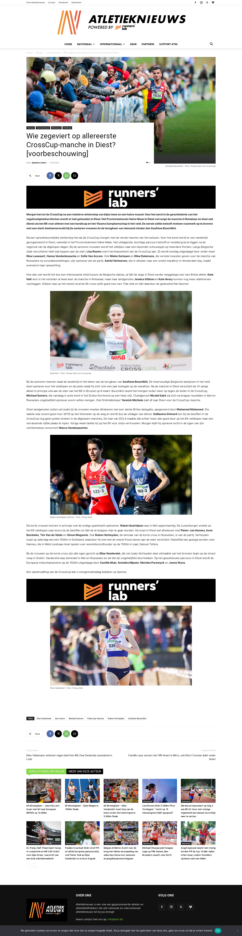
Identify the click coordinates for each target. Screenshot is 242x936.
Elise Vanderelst (44, 718)
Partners (148, 44)
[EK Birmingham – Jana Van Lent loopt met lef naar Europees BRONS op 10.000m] (43, 791)
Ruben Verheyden (116, 718)
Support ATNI (168, 44)
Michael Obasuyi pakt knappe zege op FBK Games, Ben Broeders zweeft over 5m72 (157, 851)
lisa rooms (60, 718)
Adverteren (76, 2)
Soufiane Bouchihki (137, 718)
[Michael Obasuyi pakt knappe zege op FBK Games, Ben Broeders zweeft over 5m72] (159, 833)
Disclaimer (63, 2)
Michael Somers (76, 718)
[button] (211, 44)
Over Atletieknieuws (35, 2)
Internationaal (53, 52)
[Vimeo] (213, 2)
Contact (51, 2)
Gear (133, 44)
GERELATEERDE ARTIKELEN (46, 771)
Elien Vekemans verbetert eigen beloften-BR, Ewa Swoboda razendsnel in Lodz (69, 757)
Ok (218, 930)
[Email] (74, 175)
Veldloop (67, 127)
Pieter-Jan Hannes (95, 718)
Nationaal (56, 127)
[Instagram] (201, 2)
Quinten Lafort (39, 162)
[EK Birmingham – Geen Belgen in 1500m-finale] (82, 791)
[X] (207, 2)
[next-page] (34, 865)
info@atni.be (115, 919)
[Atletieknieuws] (121, 22)
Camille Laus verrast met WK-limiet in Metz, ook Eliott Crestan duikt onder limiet (172, 757)
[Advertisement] (121, 702)
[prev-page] (28, 865)
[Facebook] (195, 2)
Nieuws (39, 52)
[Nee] (237, 930)
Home (68, 44)
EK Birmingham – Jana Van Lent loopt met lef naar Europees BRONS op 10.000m (42, 809)
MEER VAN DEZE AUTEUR (85, 771)
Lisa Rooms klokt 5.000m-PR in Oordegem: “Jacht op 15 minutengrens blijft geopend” (158, 809)
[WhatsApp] (66, 175)
